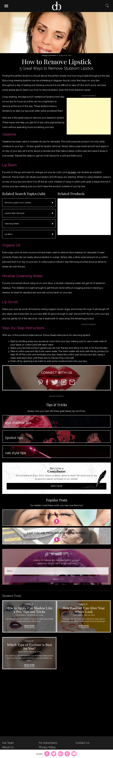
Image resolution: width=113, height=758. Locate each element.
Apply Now (56, 486)
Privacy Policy (47, 747)
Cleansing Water (12, 224)
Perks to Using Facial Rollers (56, 514)
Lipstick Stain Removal (14, 213)
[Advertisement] (89, 116)
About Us (8, 747)
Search (107, 6)
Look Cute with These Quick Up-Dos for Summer (56, 532)
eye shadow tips (18, 422)
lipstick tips (14, 438)
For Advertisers (48, 742)
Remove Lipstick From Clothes (18, 203)
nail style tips (15, 453)
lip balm (72, 172)
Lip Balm (9, 234)
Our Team (8, 742)
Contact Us (82, 742)
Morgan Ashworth (49, 55)
